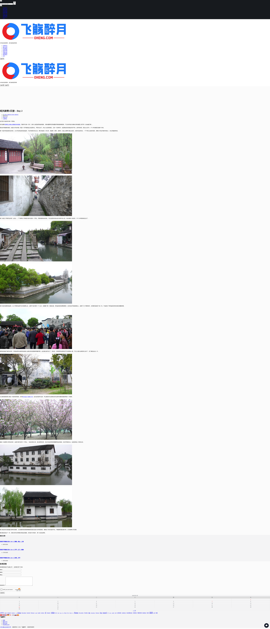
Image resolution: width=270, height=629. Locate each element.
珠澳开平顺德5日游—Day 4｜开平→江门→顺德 (12, 549)
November (81, 612)
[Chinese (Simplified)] (1, 614)
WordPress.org (6, 624)
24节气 (2, 613)
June (58, 612)
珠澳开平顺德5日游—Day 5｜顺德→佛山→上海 (12, 541)
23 (19, 607)
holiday (42, 612)
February (33, 612)
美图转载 (5, 53)
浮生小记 (5, 51)
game (36, 612)
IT (45, 613)
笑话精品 (5, 48)
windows (124, 612)
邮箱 (1, 572)
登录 (4, 620)
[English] (3, 614)
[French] (6, 614)
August (9, 613)
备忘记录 (5, 47)
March (65, 612)
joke (53, 612)
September (93, 612)
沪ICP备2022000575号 (5, 627)
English (28, 612)
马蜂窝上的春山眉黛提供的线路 (12, 124)
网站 (1, 574)
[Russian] (15, 614)
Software (97, 612)
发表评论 (2, 592)
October (86, 612)
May (68, 612)
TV (108, 612)
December (24, 612)
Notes (76, 613)
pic (89, 613)
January (48, 612)
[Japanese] (11, 614)
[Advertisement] (135, 98)
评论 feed (5, 623)
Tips (101, 613)
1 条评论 (5, 118)
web (116, 612)
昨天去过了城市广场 (27, 396)
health (39, 612)
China (19, 613)
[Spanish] (18, 614)
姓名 (1, 569)
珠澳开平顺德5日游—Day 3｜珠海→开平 (10, 557)
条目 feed (5, 621)
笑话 (148, 612)
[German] (8, 614)
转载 (157, 612)
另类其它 (135, 612)
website (119, 613)
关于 (4, 56)
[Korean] (13, 614)
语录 (151, 613)
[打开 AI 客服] (266, 625)
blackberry (13, 612)
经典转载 (5, 50)
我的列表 (140, 612)
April (5, 612)
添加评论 (2, 585)
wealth (113, 612)
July (56, 612)
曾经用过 (5, 54)
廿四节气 (5, 45)
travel (105, 613)
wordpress (129, 613)
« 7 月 (134, 610)
